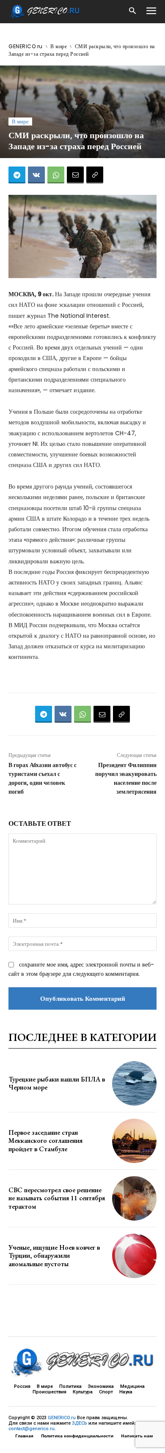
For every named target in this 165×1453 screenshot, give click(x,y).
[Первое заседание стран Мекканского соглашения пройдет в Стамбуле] (134, 1141)
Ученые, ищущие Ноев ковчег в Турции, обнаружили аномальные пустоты (54, 1255)
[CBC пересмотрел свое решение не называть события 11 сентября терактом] (134, 1198)
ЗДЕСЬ (79, 1423)
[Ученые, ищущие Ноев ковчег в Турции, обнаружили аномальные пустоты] (134, 1256)
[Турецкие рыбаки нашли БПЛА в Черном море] (134, 1083)
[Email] (75, 175)
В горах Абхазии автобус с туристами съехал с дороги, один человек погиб (42, 778)
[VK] (36, 175)
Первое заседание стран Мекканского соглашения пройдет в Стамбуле (45, 1140)
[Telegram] (16, 175)
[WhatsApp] (55, 175)
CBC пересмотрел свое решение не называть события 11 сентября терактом (56, 1197)
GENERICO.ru (25, 46)
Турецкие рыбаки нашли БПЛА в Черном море (56, 1083)
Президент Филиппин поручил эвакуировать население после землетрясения (126, 778)
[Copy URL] (94, 175)
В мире (58, 46)
